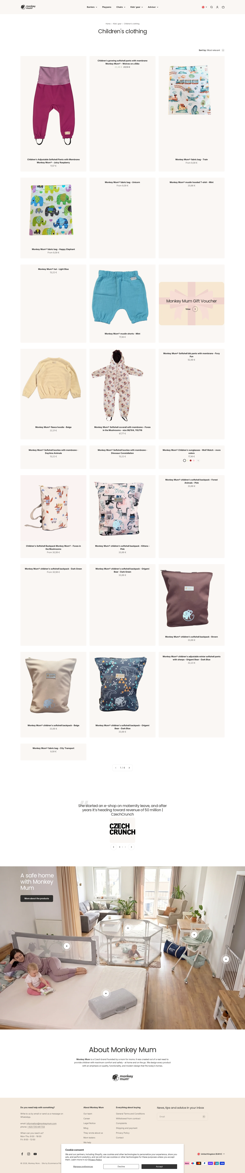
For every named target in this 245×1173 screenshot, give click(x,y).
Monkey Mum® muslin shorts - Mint (122, 333)
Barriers (91, 7)
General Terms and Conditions (130, 1113)
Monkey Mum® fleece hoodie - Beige (53, 427)
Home (108, 24)
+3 (198, 460)
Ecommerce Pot (54, 1163)
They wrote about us (93, 1133)
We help (87, 1142)
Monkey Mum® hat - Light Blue (53, 269)
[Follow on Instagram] (28, 1154)
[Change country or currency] (204, 7)
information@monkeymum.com (42, 1123)
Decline (121, 1166)
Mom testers (89, 1137)
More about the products (36, 898)
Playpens (106, 7)
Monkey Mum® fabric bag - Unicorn (122, 182)
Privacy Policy (95, 1159)
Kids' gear (135, 7)
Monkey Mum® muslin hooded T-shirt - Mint (191, 182)
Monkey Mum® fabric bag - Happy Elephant (53, 249)
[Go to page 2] (129, 768)
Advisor (152, 7)
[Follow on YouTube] (35, 1154)
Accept (159, 1166)
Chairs (119, 7)
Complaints (121, 1123)
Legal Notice (89, 1123)
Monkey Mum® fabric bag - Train (191, 159)
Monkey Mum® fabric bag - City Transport (53, 748)
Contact (120, 1137)
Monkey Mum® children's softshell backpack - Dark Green (53, 568)
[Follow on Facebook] (22, 1154)
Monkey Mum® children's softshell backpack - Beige (53, 725)
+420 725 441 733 (36, 1126)
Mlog (85, 1128)
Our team (87, 1113)
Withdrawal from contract (128, 1118)
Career (86, 1118)
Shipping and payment (126, 1128)
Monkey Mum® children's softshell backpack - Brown (191, 636)
